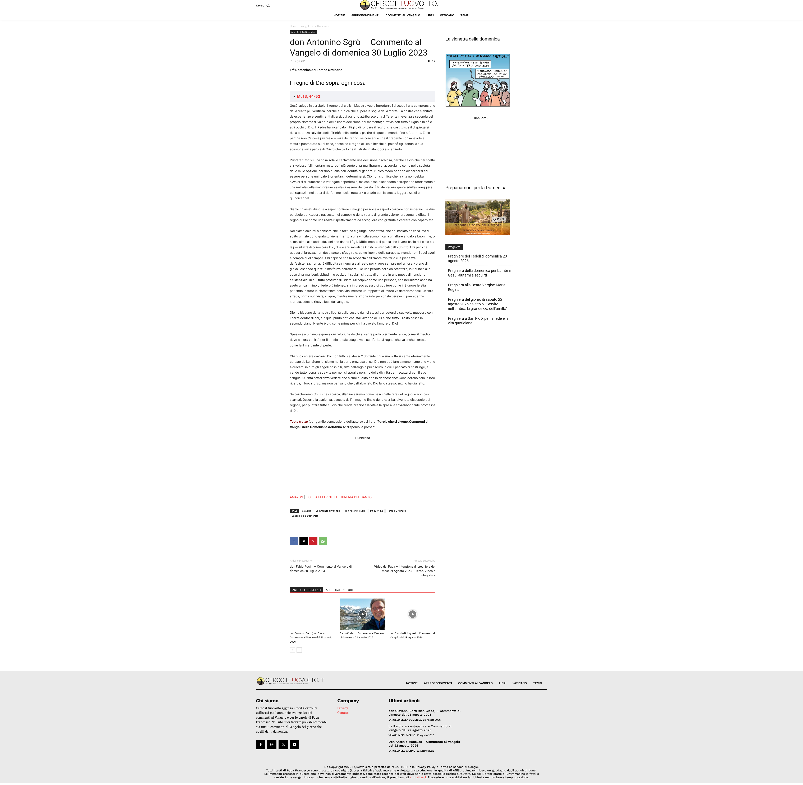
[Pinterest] (313, 541)
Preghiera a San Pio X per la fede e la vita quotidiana (478, 320)
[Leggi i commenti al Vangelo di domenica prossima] (477, 234)
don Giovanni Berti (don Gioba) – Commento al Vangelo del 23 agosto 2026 (311, 637)
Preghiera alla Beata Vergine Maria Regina (476, 287)
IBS (308, 497)
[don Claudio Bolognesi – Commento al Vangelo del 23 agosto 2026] (412, 614)
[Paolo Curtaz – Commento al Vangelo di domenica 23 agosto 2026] (362, 614)
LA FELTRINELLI (325, 497)
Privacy (342, 708)
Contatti (343, 712)
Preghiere (454, 247)
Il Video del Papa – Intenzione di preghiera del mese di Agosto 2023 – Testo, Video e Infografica (403, 571)
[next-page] (299, 650)
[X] (303, 541)
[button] (263, 5)
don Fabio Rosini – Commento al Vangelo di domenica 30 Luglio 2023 (321, 569)
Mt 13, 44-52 (308, 96)
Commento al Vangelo (328, 510)
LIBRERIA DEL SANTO (356, 497)
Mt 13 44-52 (376, 510)
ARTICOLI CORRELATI (306, 590)
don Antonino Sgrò (355, 510)
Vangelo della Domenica (303, 31)
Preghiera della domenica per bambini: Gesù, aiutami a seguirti (479, 272)
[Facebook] (294, 541)
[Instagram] (271, 744)
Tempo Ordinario (397, 510)
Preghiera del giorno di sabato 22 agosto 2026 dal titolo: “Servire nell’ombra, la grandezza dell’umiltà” (477, 304)
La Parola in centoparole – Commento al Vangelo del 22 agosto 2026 (420, 728)
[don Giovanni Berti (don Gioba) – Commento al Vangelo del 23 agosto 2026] (312, 614)
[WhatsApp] (323, 541)
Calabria (306, 510)
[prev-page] (292, 650)
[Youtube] (294, 744)
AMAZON (296, 497)
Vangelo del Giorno (402, 735)
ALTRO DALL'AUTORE (340, 590)
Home (293, 26)
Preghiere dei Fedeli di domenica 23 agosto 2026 (477, 258)
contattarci (418, 777)
